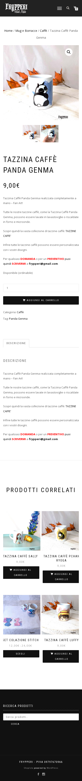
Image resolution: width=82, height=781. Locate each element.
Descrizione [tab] (16, 343)
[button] (69, 52)
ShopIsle (29, 768)
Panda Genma (18, 318)
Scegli (20, 653)
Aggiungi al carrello (43, 300)
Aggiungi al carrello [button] (22, 573)
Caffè (43, 31)
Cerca (15, 724)
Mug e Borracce (26, 31)
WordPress (52, 768)
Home (8, 31)
